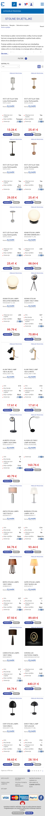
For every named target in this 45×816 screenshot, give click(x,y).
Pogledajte (7, 134)
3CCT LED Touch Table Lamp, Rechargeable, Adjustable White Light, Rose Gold (32, 166)
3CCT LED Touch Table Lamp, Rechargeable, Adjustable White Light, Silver (10, 234)
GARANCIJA (33, 780)
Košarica (25, 4)
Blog (31, 786)
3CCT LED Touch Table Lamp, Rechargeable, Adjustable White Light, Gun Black (10, 166)
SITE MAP (4, 789)
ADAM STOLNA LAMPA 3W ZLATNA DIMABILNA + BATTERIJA (11, 300)
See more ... (4, 53)
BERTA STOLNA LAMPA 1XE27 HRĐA (11, 583)
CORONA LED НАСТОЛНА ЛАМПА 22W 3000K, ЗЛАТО (31, 654)
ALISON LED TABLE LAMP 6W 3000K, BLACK (30, 441)
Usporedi (16, 134)
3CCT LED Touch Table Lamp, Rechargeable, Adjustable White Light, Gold (32, 100)
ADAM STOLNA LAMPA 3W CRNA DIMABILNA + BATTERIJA (32, 234)
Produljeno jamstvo (5, 783)
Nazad (42, 26)
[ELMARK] (3, 4)
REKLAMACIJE (33, 782)
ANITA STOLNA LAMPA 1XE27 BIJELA (10, 512)
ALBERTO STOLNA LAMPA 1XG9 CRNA (9, 441)
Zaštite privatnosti (19, 785)
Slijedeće (42, 771)
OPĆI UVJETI (5, 778)
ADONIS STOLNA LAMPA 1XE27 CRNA (31, 300)
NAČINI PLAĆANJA (35, 778)
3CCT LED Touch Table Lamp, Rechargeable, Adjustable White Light (10, 100)
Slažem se (29, 813)
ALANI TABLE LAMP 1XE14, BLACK (9, 371)
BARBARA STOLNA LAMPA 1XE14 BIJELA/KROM (30, 512)
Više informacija (17, 813)
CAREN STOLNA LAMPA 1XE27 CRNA (11, 654)
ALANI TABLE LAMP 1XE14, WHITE (31, 371)
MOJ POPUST (19, 4)
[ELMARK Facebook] (41, 800)
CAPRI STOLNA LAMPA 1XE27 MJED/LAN (32, 583)
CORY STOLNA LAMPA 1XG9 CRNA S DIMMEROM (10, 725)
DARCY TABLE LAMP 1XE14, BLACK (31, 725)
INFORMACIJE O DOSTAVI (20, 779)
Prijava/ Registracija (31, 3)
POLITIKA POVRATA (21, 782)
